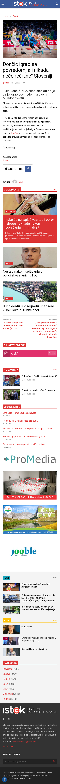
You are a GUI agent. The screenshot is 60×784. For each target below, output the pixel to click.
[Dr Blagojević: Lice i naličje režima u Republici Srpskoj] (11, 641)
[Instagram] (8, 719)
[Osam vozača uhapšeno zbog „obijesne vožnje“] (11, 587)
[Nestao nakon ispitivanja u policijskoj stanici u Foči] (30, 257)
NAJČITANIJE (11, 370)
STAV (6, 620)
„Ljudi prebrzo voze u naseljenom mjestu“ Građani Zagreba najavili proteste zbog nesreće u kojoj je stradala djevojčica (44, 329)
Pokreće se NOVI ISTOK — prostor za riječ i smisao (28, 428)
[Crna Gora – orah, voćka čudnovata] (11, 394)
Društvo (9, 263)
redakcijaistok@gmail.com (25, 741)
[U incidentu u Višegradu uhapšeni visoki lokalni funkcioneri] (30, 291)
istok (6, 83)
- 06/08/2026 (30, 380)
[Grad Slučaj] (11, 629)
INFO (6, 578)
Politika (6, 679)
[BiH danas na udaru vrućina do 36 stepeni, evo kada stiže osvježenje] (11, 610)
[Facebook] (28, 169)
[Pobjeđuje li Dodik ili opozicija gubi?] (11, 380)
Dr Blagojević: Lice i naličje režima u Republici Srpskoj (38, 639)
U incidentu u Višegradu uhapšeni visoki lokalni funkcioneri (28, 308)
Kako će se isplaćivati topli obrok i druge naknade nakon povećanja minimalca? (30, 223)
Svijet (5, 689)
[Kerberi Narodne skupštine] (11, 652)
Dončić (14, 133)
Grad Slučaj (26, 626)
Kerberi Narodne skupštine (34, 649)
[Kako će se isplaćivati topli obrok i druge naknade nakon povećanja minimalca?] (30, 204)
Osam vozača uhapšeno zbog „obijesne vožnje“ (35, 585)
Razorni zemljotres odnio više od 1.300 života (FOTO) (13, 325)
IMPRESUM (8, 747)
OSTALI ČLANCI (12, 189)
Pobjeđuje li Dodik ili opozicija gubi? (39, 376)
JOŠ (55, 189)
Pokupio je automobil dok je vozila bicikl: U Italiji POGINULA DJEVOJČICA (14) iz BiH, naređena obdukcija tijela (38, 599)
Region (6, 698)
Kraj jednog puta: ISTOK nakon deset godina (24, 436)
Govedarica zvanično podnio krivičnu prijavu (24, 444)
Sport (5, 160)
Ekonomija (10, 211)
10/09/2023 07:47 (18, 83)
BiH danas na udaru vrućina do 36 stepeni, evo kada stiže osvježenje (38, 608)
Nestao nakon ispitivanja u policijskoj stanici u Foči (23, 273)
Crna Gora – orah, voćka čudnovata (38, 390)
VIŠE (55, 370)
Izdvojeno (7, 669)
